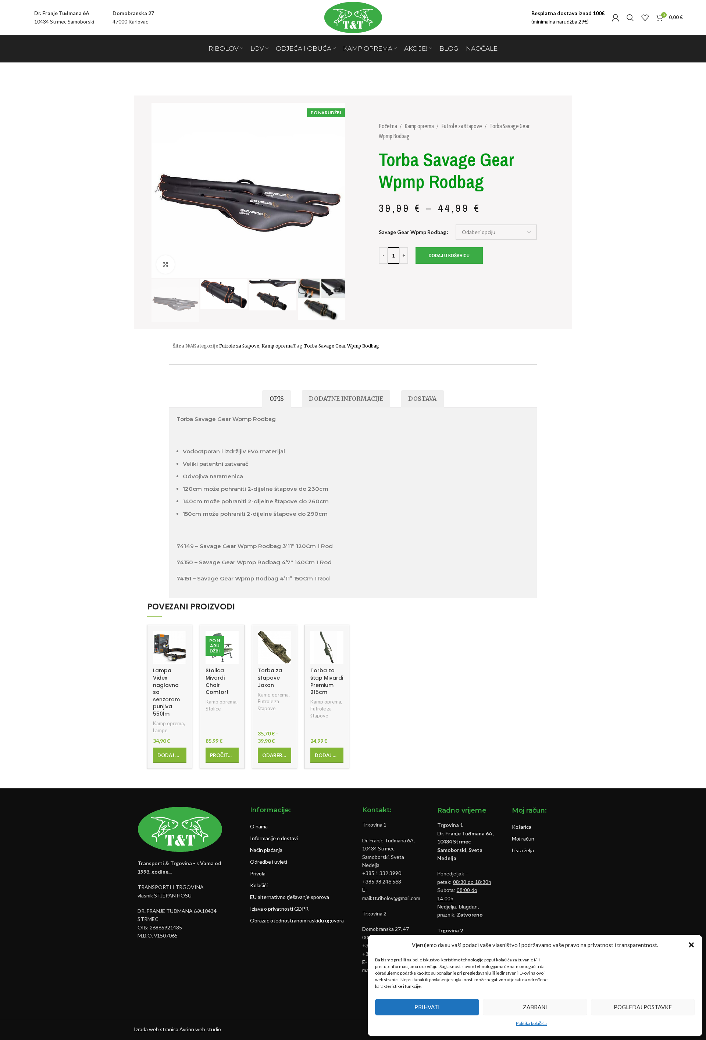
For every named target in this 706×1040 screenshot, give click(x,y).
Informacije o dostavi (274, 838)
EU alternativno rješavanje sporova (289, 897)
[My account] (615, 17)
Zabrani (535, 1007)
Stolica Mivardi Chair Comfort (217, 681)
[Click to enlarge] (165, 264)
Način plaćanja (266, 850)
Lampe (160, 730)
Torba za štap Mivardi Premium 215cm (326, 681)
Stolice (213, 709)
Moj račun (523, 838)
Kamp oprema (419, 126)
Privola (257, 873)
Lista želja (523, 850)
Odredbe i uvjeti (268, 862)
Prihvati (427, 1007)
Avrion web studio (200, 1029)
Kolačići (259, 885)
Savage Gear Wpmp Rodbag (412, 232)
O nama (259, 826)
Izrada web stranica (156, 1029)
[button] (691, 945)
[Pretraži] (630, 17)
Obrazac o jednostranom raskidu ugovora (297, 920)
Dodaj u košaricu (449, 255)
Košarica (521, 827)
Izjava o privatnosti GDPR (279, 909)
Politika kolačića (531, 1023)
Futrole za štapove (462, 126)
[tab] (276, 398)
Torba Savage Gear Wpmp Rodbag (341, 346)
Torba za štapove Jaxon (270, 677)
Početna (388, 126)
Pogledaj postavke (643, 1007)
